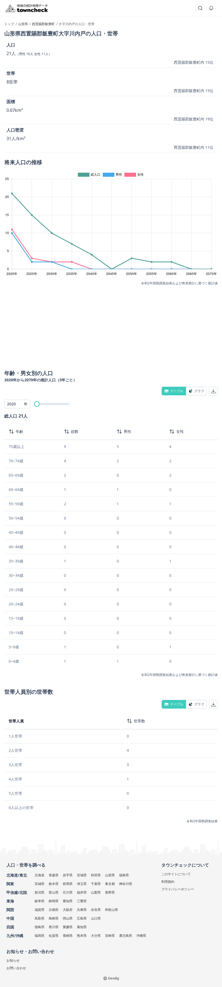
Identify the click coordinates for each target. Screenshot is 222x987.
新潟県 (39, 892)
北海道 (39, 875)
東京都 (110, 883)
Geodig (113, 978)
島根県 (53, 918)
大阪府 (68, 909)
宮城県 (82, 875)
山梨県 (96, 892)
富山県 (53, 892)
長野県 (110, 892)
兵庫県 (82, 909)
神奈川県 (125, 883)
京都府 (53, 909)
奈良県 (96, 909)
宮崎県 (110, 935)
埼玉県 (82, 883)
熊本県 (82, 935)
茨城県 (39, 883)
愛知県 (68, 901)
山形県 (110, 875)
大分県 (96, 935)
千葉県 (96, 883)
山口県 (96, 918)
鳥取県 (39, 918)
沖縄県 (141, 935)
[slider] (37, 404)
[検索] (200, 8)
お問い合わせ (16, 968)
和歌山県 (111, 909)
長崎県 (68, 935)
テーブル (176, 391)
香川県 (53, 927)
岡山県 (68, 918)
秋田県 (96, 875)
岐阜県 (39, 901)
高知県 (82, 927)
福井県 (82, 892)
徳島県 (39, 927)
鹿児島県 (125, 935)
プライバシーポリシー (177, 889)
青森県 (53, 875)
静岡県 (53, 901)
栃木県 (53, 883)
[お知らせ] (211, 8)
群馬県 (68, 883)
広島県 (82, 918)
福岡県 (39, 935)
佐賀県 (53, 935)
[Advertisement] (111, 326)
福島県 (124, 875)
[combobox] (17, 404)
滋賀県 (39, 909)
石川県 (68, 892)
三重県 (82, 901)
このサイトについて (176, 874)
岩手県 (68, 875)
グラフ (199, 391)
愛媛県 (68, 927)
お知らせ (12, 960)
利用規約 (167, 881)
